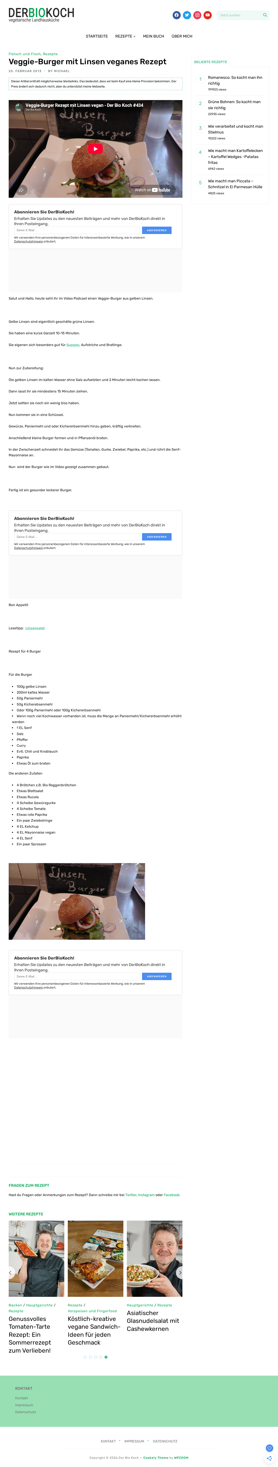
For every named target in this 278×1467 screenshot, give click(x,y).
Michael (62, 71)
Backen (15, 1305)
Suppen (72, 345)
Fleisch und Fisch (25, 54)
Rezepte (123, 36)
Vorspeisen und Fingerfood (92, 1311)
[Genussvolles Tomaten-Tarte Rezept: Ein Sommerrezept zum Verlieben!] (36, 1223)
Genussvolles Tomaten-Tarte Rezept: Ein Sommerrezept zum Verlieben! (30, 1334)
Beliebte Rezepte (210, 62)
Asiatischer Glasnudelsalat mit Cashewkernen (153, 1320)
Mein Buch (153, 36)
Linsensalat (35, 628)
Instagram (146, 1195)
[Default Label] (207, 15)
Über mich (182, 36)
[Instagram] (197, 15)
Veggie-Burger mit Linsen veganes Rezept (87, 61)
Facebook (171, 1195)
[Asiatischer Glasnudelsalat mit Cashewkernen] (154, 1223)
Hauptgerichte (140, 1305)
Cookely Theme (156, 1458)
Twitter (130, 1195)
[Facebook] (177, 15)
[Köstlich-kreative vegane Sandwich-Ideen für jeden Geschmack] (95, 1223)
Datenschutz (25, 1412)
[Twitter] (187, 15)
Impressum (24, 1405)
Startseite (97, 36)
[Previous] (8, 1272)
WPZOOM (181, 1458)
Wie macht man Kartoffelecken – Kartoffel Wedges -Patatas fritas (235, 156)
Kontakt (21, 1398)
